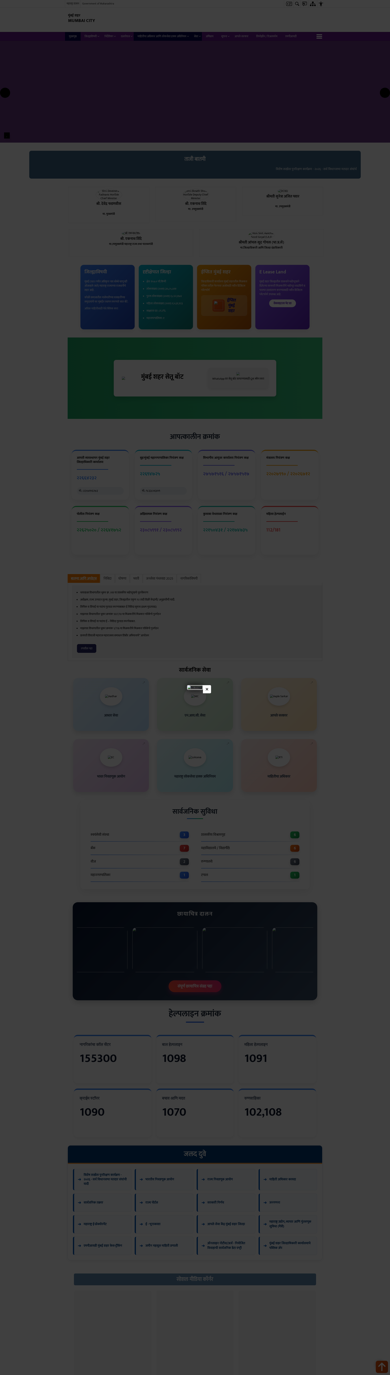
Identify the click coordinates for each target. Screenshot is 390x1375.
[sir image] (195, 687)
